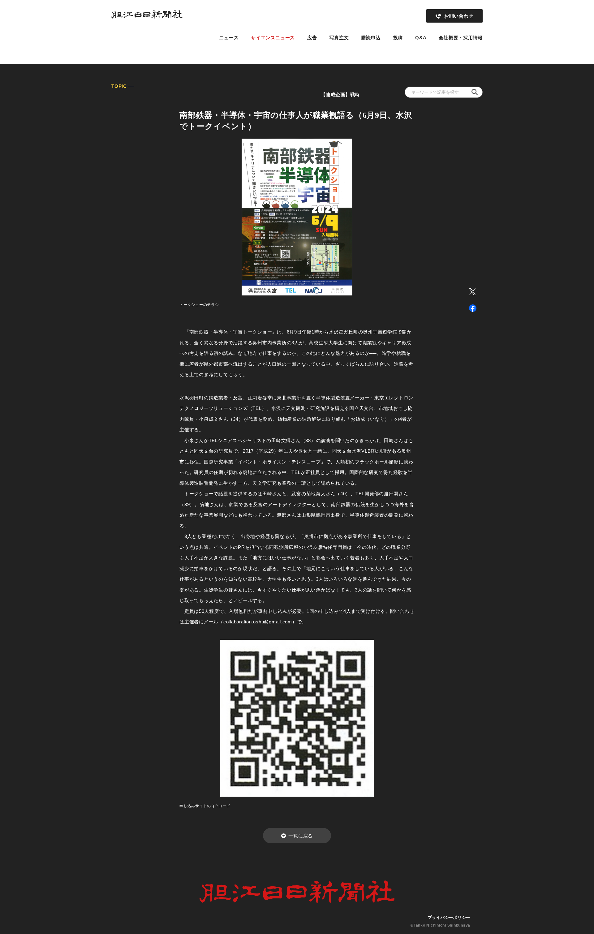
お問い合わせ (459, 16)
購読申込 (371, 37)
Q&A (420, 37)
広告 (312, 37)
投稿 (398, 37)
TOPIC (119, 86)
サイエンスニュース (273, 37)
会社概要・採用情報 (461, 37)
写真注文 (339, 37)
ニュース (229, 37)
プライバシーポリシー (449, 917)
